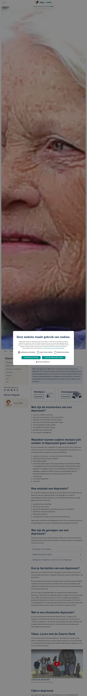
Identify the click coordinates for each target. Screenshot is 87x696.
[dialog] (43, 348)
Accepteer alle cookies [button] (31, 357)
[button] (43, 362)
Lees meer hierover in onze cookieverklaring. (53, 348)
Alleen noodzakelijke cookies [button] (54, 357)
